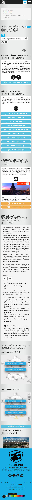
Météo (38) (18, 118)
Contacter (16, 485)
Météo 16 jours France (16, 426)
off (29, 26)
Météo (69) (17, 114)
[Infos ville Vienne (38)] (6, 42)
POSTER (17, 442)
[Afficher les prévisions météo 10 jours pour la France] (16, 369)
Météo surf (5, 469)
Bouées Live (17, 470)
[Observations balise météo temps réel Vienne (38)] (26, 38)
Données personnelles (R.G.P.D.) (16, 487)
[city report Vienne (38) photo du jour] (2, 42)
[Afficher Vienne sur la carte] (3, 35)
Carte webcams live (18, 207)
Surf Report (9, 470)
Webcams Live (17, 472)
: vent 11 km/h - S (18, 82)
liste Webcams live (18, 203)
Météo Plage (13, 469)
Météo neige (21, 469)
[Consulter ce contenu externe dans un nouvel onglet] (10, 475)
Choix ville (8, 12)
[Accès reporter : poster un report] (25, 2)
